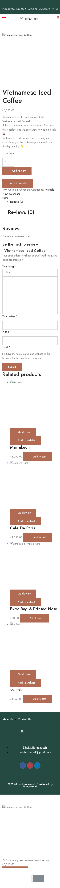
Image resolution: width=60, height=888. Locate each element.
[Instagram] (26, 4)
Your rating (9, 266)
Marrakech (20, 447)
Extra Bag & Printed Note (33, 609)
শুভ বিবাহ (16, 690)
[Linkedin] (41, 4)
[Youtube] (36, 4)
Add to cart (19, 171)
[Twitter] (31, 4)
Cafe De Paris (22, 528)
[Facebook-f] (17, 4)
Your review (9, 316)
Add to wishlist (18, 183)
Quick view (24, 432)
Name (6, 332)
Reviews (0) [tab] (21, 212)
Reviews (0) (16, 202)
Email (6, 347)
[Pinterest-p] (22, 4)
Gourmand (14, 194)
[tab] (34, 202)
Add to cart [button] (39, 456)
